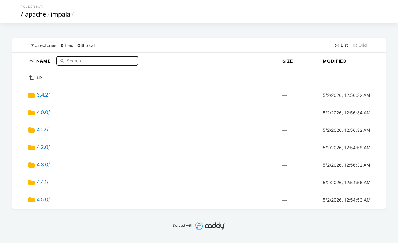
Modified (335, 61)
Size (287, 61)
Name (44, 60)
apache (35, 14)
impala (60, 14)
